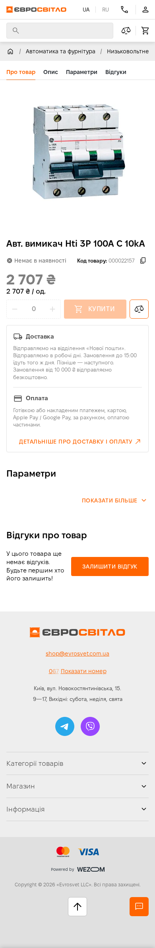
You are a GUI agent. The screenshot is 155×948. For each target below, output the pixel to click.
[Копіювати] (143, 260)
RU (105, 9)
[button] (80, 442)
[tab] (20, 72)
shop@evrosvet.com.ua (77, 653)
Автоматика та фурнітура (60, 51)
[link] (10, 51)
